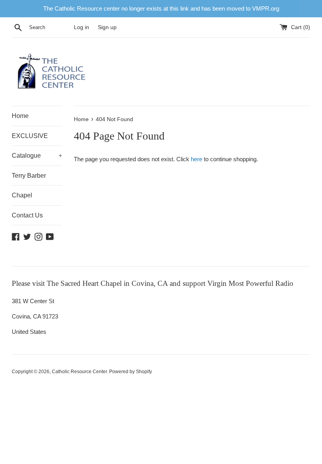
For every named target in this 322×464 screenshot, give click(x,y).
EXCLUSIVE (30, 136)
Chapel (22, 195)
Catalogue (37, 155)
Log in (81, 27)
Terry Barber (29, 175)
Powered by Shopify (130, 371)
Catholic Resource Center (79, 371)
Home (20, 115)
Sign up (107, 27)
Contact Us (27, 215)
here (196, 159)
